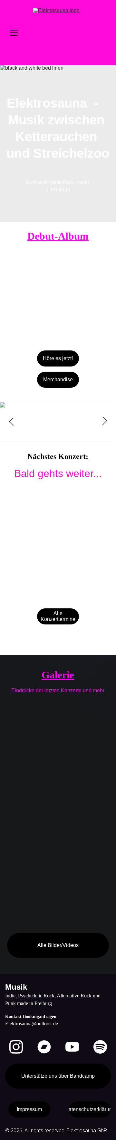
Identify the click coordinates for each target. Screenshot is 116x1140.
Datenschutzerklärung (90, 1109)
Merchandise (58, 379)
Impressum (29, 1109)
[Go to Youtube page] (72, 1047)
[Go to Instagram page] (16, 1047)
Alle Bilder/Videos (58, 945)
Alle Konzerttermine (58, 616)
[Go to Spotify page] (100, 1047)
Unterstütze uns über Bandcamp (58, 1076)
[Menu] (14, 33)
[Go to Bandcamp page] (44, 1047)
